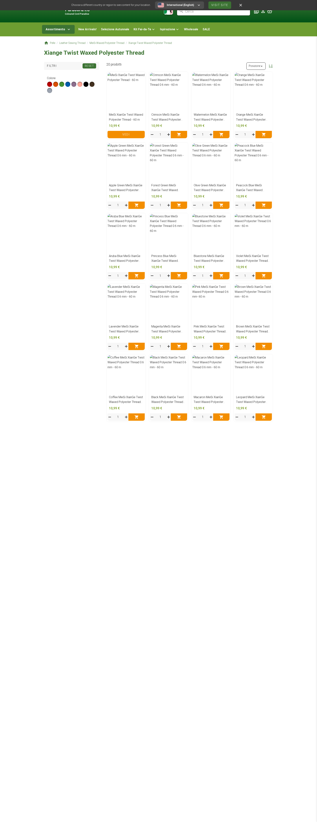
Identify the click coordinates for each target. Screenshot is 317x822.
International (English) (180, 4)
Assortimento (55, 29)
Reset (89, 65)
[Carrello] (269, 11)
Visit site (219, 5)
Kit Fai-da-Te (142, 29)
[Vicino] (241, 5)
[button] (144, 29)
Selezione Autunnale (115, 29)
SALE (206, 29)
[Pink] (80, 84)
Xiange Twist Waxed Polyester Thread (150, 42)
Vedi (126, 134)
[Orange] (55, 84)
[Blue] (67, 84)
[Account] (263, 11)
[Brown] (92, 84)
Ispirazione (167, 29)
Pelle (52, 42)
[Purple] (73, 84)
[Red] (49, 84)
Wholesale (191, 29)
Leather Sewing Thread (72, 42)
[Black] (86, 84)
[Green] (61, 84)
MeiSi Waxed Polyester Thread (107, 42)
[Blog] (256, 11)
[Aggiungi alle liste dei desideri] (141, 76)
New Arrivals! (87, 29)
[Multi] (49, 90)
